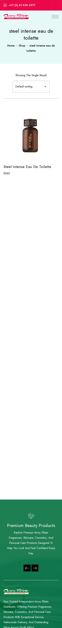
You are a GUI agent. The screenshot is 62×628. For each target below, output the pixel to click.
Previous (27, 568)
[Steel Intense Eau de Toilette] (31, 133)
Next (35, 568)
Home (10, 46)
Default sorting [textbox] (23, 86)
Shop (22, 46)
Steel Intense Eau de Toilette (27, 166)
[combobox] (31, 86)
